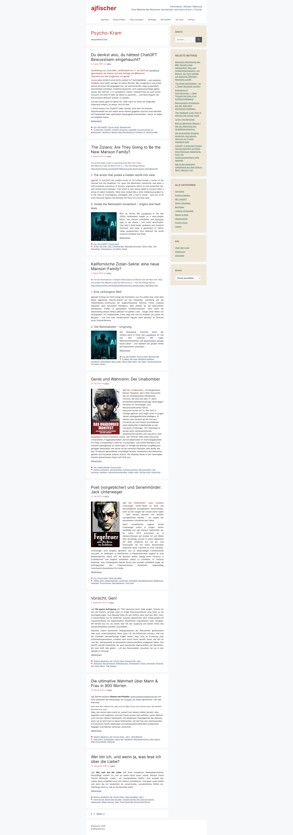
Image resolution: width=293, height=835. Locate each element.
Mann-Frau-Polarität (98, 742)
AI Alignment (98, 130)
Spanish (287, 832)
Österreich (95, 583)
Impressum (180, 252)
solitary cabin (133, 472)
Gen (92, 666)
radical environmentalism (117, 472)
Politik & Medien (104, 467)
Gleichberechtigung (141, 739)
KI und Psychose (143, 130)
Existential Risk (118, 246)
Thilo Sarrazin (111, 666)
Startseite (105, 20)
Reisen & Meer (119, 20)
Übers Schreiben (137, 20)
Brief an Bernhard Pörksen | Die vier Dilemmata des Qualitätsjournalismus (188, 126)
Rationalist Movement (133, 246)
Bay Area (103, 246)
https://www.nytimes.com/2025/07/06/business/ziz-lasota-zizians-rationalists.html (124, 169)
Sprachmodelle (152, 132)
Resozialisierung (118, 583)
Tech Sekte (142, 362)
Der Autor (180, 20)
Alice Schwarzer (109, 663)
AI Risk (96, 246)
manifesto (103, 472)
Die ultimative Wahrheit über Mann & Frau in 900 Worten (124, 683)
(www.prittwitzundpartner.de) (143, 696)
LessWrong (154, 70)
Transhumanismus (154, 362)
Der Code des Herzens (145, 799)
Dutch (233, 832)
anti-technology (116, 470)
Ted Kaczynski (144, 472)
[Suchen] (198, 39)
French (247, 832)
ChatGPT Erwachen (120, 130)
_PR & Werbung (136, 737)
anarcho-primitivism (101, 470)
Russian (279, 832)
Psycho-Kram (113, 127)
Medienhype (158, 581)
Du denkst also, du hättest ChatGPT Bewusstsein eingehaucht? (124, 57)
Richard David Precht (142, 802)
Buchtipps (152, 20)
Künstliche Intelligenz (146, 359)
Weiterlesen (96, 121)
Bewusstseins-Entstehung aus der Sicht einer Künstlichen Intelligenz (187, 106)
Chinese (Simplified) (221, 832)
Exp (95, 127)
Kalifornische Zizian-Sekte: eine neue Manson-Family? (125, 266)
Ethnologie (150, 663)
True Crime (129, 583)
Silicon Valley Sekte (129, 362)
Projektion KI (140, 132)
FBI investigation (145, 470)
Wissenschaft (125, 127)
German (191, 20)
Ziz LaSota (117, 249)
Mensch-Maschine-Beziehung (123, 132)
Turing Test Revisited (184, 119)
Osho (117, 802)
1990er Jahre (99, 581)
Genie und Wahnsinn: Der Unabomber (125, 379)
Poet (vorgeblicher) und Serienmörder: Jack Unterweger (126, 489)
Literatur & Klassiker (184, 211)
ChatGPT (107, 130)
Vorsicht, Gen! (104, 598)
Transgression (106, 249)
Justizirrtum (123, 581)
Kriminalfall (133, 581)
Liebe (151, 739)
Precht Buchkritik (126, 802)
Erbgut (143, 663)
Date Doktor (98, 739)
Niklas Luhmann (108, 802)
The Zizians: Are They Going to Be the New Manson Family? (126, 149)
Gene (97, 666)
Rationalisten (105, 362)
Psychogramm (105, 583)
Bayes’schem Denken (154, 341)
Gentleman (128, 739)
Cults (110, 246)
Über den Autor (182, 248)
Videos (178, 226)
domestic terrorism (130, 470)
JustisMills (132, 130)
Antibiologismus (122, 663)
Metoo (102, 666)
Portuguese (270, 832)
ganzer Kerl (119, 739)
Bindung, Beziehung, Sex (103, 661)
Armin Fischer (99, 799)
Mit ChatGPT (166, 20)
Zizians (124, 249)
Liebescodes (96, 802)
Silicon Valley (147, 246)
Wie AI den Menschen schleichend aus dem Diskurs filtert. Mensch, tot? (188, 167)
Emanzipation (134, 663)
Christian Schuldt (129, 799)
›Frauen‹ (128, 699)
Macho (157, 739)
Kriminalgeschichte (145, 581)
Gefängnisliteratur (111, 581)
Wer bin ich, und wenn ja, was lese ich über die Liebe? (126, 759)
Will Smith (111, 742)
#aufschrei (98, 663)
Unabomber (155, 472)
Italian (261, 832)
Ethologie (159, 663)
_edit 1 (138, 661)
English (240, 832)
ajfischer (103, 8)
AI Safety (125, 359)
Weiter (100, 814)
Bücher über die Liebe (113, 799)
